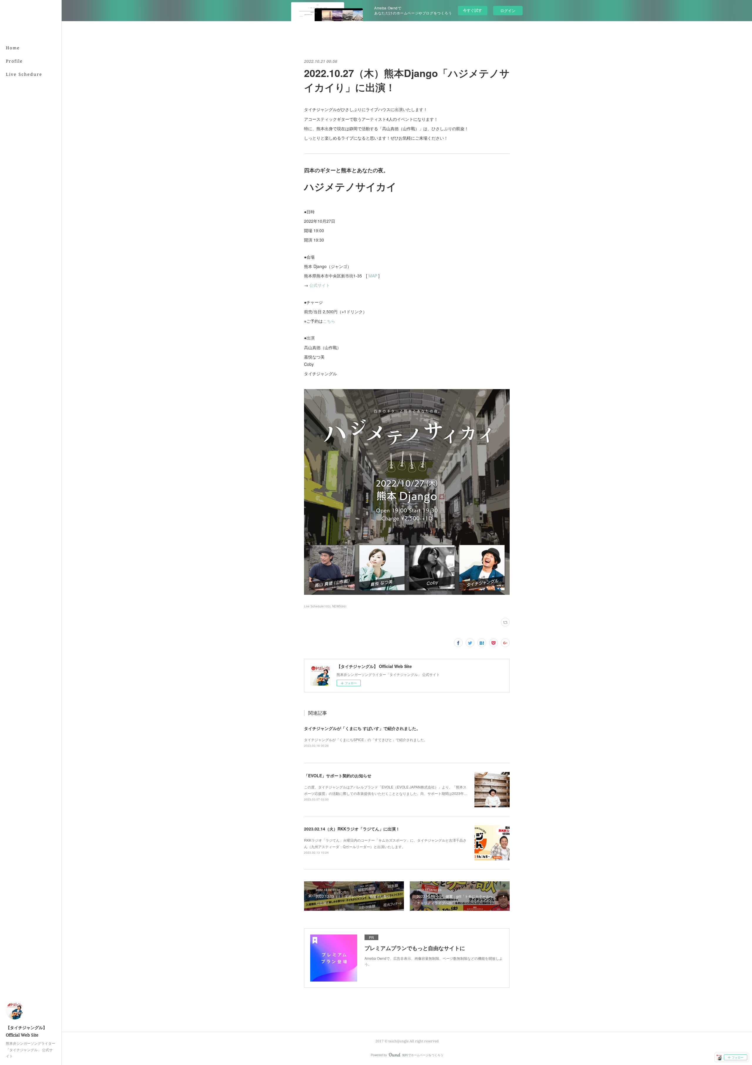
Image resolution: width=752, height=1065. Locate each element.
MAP (372, 276)
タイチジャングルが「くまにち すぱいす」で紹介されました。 (362, 728)
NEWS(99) (339, 606)
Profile (14, 61)
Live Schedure (24, 74)
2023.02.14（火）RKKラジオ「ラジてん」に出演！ (352, 829)
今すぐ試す (472, 10)
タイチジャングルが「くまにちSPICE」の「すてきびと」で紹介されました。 (365, 739)
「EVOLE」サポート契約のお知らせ (337, 775)
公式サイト (319, 285)
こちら (329, 321)
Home (13, 48)
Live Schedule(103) (317, 606)
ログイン (508, 10)
